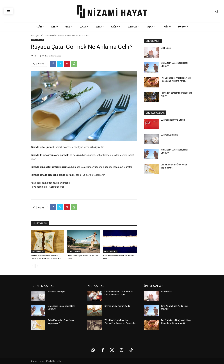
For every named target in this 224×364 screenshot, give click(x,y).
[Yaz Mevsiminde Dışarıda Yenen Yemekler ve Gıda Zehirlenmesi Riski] (47, 241)
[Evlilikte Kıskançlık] (151, 139)
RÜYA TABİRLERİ (48, 35)
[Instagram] (121, 350)
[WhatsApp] (74, 64)
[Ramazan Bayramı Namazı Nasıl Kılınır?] (151, 97)
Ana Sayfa (35, 35)
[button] (216, 11)
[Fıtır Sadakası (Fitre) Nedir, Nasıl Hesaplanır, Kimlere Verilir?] (151, 82)
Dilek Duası (166, 48)
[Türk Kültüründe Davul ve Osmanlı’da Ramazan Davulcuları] (94, 325)
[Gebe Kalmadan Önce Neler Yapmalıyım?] (151, 169)
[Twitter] (60, 64)
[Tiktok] (131, 350)
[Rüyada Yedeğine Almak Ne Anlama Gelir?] (83, 241)
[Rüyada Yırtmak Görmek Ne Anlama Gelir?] (120, 241)
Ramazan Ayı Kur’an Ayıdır (117, 306)
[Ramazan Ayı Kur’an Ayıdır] (94, 310)
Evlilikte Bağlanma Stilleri (173, 120)
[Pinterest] (67, 64)
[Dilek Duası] (151, 52)
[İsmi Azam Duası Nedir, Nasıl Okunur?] (151, 67)
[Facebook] (53, 64)
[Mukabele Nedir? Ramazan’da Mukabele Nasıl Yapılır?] (94, 296)
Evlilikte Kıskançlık (169, 135)
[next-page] (37, 266)
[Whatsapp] (93, 350)
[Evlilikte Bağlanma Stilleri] (151, 124)
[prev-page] (32, 266)
